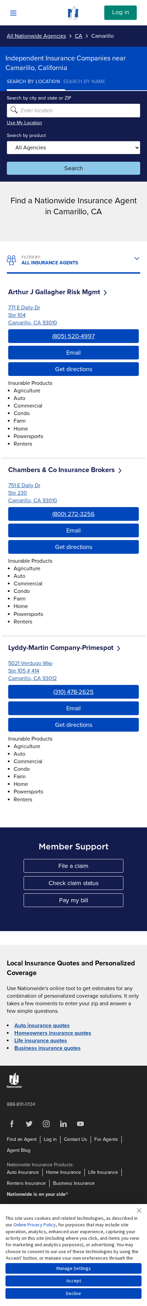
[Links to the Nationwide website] (14, 1086)
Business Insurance (74, 1183)
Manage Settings (73, 1268)
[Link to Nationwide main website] (73, 17)
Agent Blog (18, 1150)
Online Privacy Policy (34, 1225)
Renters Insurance (26, 1183)
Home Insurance (63, 1172)
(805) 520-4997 (73, 336)
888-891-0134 (21, 1104)
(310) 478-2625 (73, 692)
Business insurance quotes (47, 1048)
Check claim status (86, 884)
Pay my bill (91, 901)
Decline (73, 1293)
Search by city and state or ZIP (39, 98)
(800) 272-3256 (73, 514)
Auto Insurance (23, 1172)
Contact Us (75, 1139)
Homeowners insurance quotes (52, 1033)
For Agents (106, 1139)
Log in (120, 12)
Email (73, 352)
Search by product (26, 135)
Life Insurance (103, 1172)
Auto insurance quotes (42, 1025)
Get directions (73, 369)
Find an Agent (22, 1139)
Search (73, 168)
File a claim (90, 867)
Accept (73, 1281)
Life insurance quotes (40, 1040)
